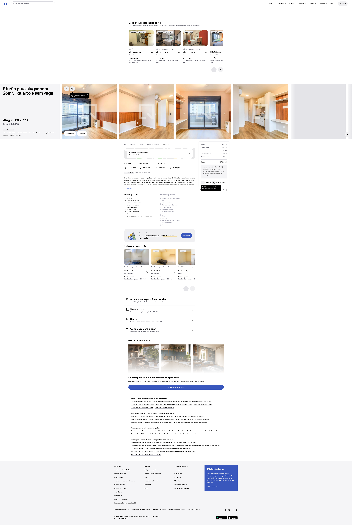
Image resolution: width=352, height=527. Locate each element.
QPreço (301, 3)
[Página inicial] (5, 3)
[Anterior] (214, 69)
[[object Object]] (87, 94)
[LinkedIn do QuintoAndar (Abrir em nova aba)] (236, 510)
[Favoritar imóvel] (72, 88)
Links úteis (322, 3)
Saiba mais (186, 235)
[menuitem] (272, 3)
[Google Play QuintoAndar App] (221, 517)
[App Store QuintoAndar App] (233, 517)
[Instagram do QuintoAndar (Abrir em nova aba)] (229, 510)
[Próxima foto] (150, 38)
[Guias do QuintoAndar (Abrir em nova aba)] (233, 510)
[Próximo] (220, 69)
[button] (159, 300)
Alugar (271, 3)
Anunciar (292, 3)
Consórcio (312, 3)
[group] (141, 47)
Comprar (281, 3)
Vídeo (83, 133)
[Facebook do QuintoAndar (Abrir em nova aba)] (225, 510)
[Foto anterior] (132, 38)
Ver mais (129, 188)
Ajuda (331, 3)
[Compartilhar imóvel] (66, 88)
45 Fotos (71, 133)
